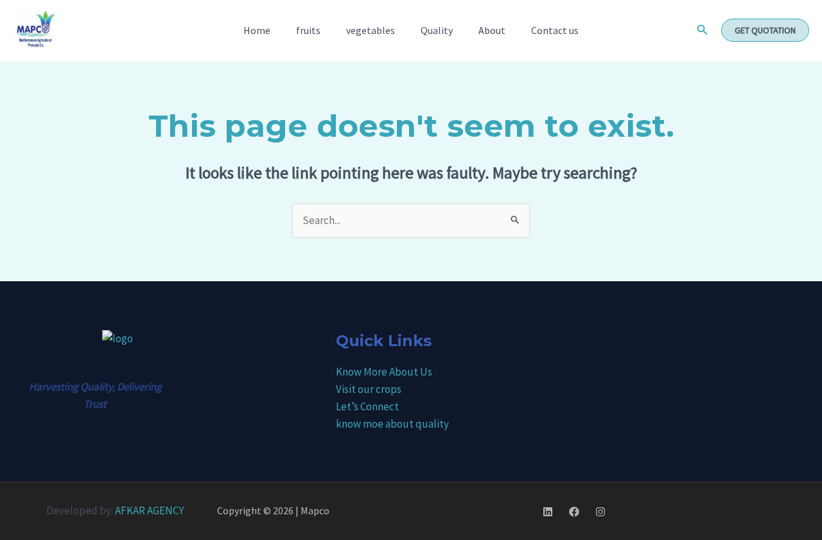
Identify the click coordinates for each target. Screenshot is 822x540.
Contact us (555, 30)
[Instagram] (600, 512)
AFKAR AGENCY (149, 510)
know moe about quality (392, 424)
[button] (702, 30)
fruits (308, 30)
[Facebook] (574, 512)
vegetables (370, 30)
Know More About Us (384, 372)
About (491, 30)
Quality (437, 30)
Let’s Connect (367, 406)
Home (256, 30)
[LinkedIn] (548, 512)
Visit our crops (368, 389)
